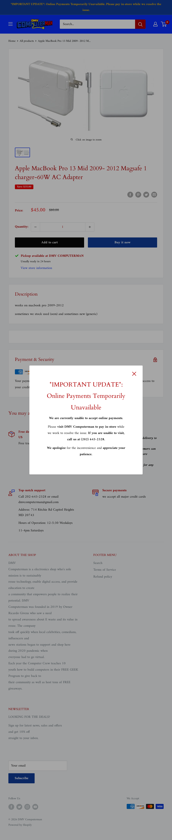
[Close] (134, 374)
